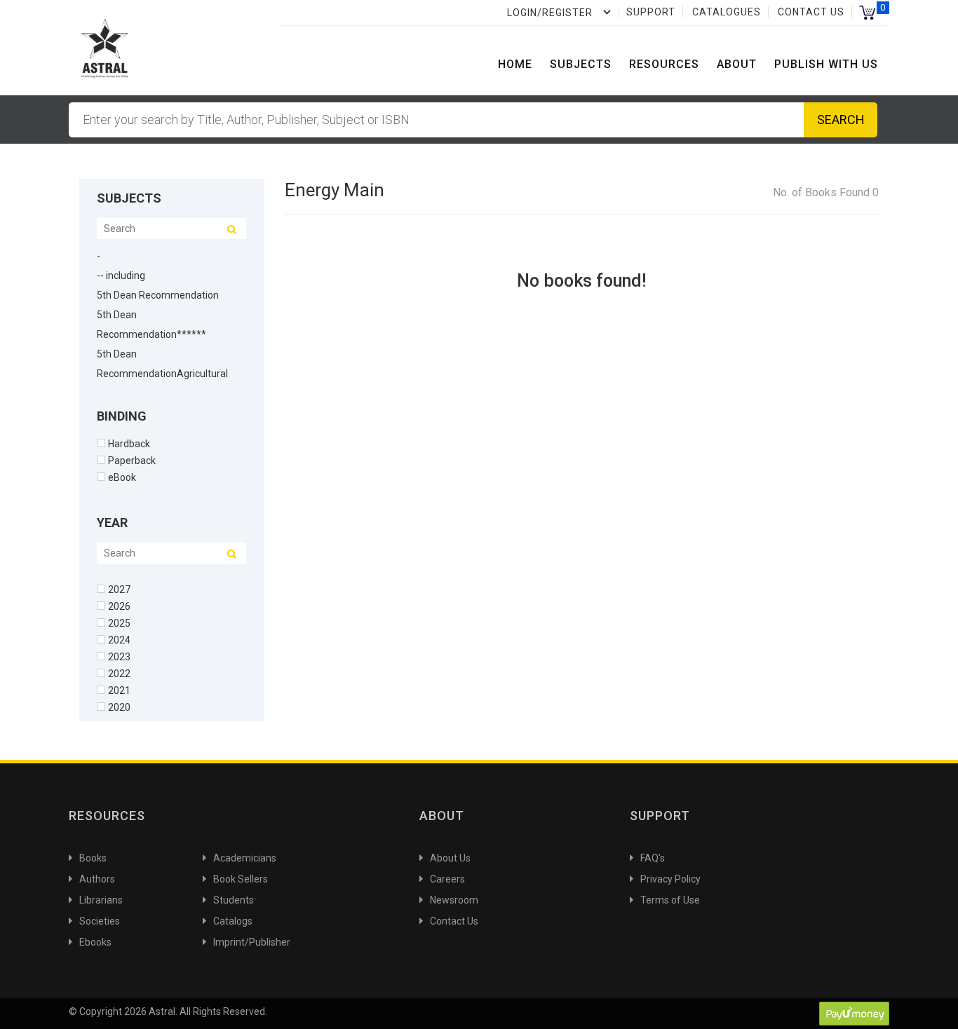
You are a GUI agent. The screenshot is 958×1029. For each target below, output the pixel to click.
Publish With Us (826, 64)
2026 (119, 606)
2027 (119, 589)
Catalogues (726, 12)
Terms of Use (670, 900)
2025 (119, 622)
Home (515, 64)
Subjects (581, 64)
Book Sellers (240, 879)
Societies (99, 921)
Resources (664, 64)
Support (650, 12)
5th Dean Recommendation (158, 295)
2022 (119, 673)
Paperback (132, 460)
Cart (867, 12)
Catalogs (232, 921)
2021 (119, 690)
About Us (450, 858)
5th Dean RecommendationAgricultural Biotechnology (162, 373)
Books (93, 858)
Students (233, 900)
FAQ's (652, 858)
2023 (119, 656)
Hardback (129, 443)
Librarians (101, 900)
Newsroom (454, 900)
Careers (447, 879)
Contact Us (811, 12)
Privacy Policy (670, 879)
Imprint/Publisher (251, 942)
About (737, 64)
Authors (97, 879)
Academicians (244, 858)
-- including (121, 275)
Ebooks (95, 942)
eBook (122, 477)
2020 (119, 706)
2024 (119, 639)
